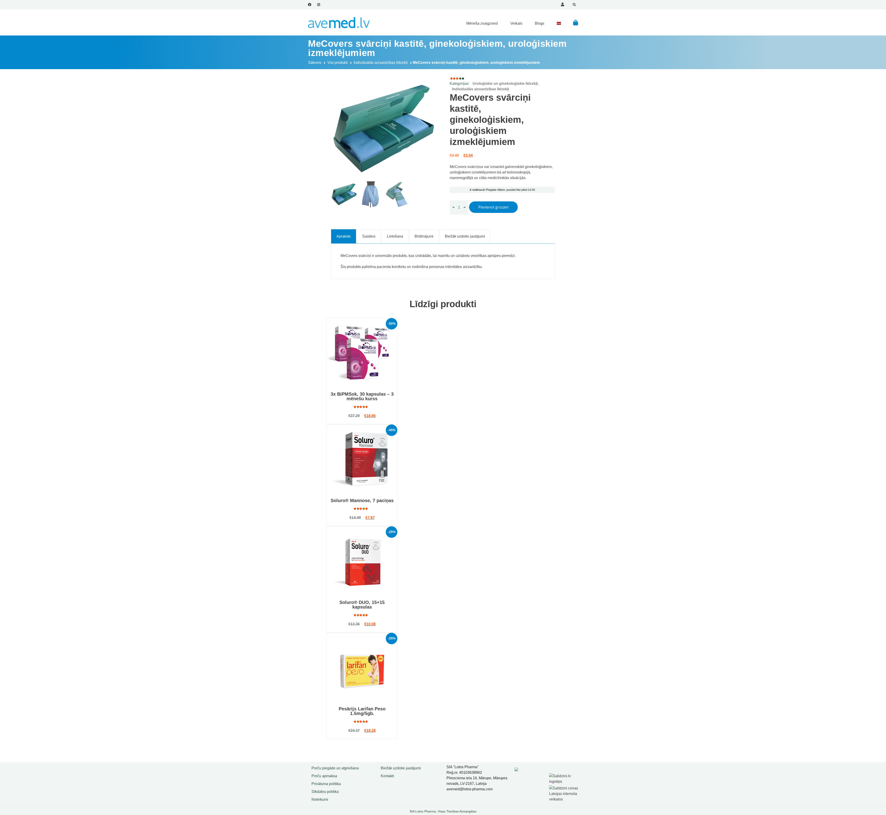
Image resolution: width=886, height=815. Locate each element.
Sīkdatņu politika (325, 792)
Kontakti (387, 776)
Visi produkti (337, 63)
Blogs (539, 23)
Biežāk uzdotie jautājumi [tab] (465, 236)
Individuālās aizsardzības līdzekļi (381, 63)
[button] (575, 22)
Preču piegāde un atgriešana (335, 768)
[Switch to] (559, 23)
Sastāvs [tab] (368, 236)
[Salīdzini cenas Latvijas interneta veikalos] (564, 793)
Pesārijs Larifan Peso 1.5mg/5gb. (362, 711)
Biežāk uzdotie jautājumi (401, 768)
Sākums (314, 63)
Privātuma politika (326, 784)
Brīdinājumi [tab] (424, 236)
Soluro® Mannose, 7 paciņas (362, 500)
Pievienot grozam (493, 207)
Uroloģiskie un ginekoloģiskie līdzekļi (505, 83)
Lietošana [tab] (395, 236)
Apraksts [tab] (343, 236)
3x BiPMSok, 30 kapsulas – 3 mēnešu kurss (362, 396)
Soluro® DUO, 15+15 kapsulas (362, 604)
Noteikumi (319, 799)
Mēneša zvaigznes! (482, 23)
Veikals (516, 23)
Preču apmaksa (324, 776)
